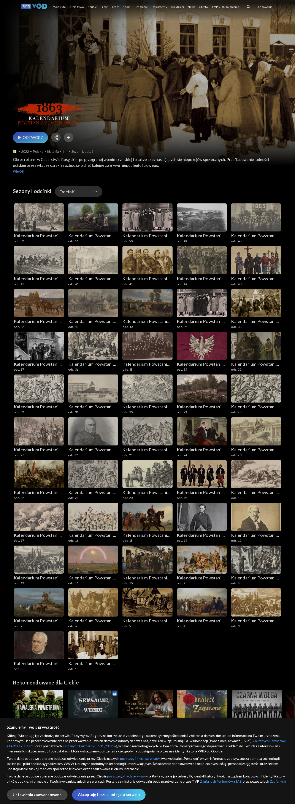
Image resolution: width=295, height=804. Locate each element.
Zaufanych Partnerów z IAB (221, 781)
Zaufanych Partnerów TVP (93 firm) (89, 746)
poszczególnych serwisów (140, 758)
